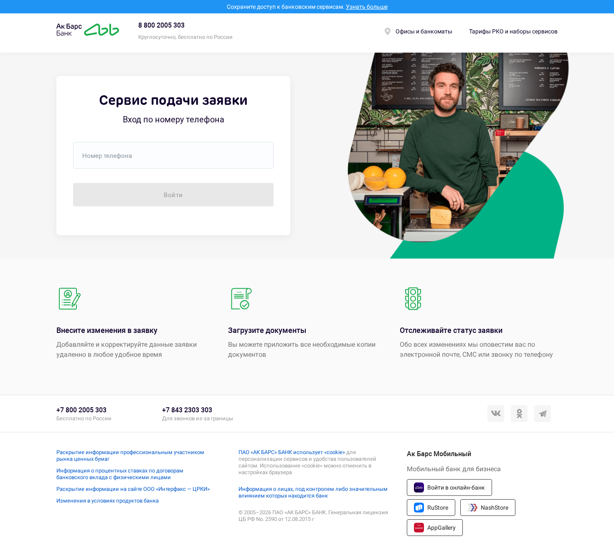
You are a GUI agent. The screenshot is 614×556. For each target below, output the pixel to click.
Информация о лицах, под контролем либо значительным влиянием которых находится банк (313, 492)
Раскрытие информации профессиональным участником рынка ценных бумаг (130, 455)
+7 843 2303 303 (187, 410)
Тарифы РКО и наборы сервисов (513, 31)
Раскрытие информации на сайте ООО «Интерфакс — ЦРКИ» (133, 489)
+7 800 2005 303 (81, 410)
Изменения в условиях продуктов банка (107, 501)
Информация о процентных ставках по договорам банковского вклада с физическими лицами (119, 473)
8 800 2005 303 (161, 25)
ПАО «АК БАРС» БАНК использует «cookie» (291, 452)
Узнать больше (367, 6)
